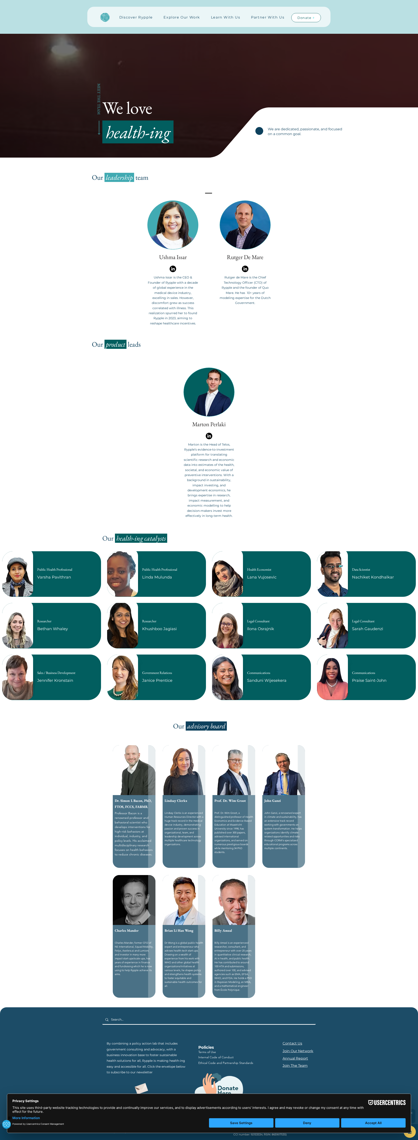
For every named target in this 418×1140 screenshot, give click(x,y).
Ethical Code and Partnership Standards (225, 1063)
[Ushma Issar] (173, 269)
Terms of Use (207, 1052)
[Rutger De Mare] (245, 269)
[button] (136, 17)
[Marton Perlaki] (209, 436)
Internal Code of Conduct (216, 1057)
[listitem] (51, 574)
